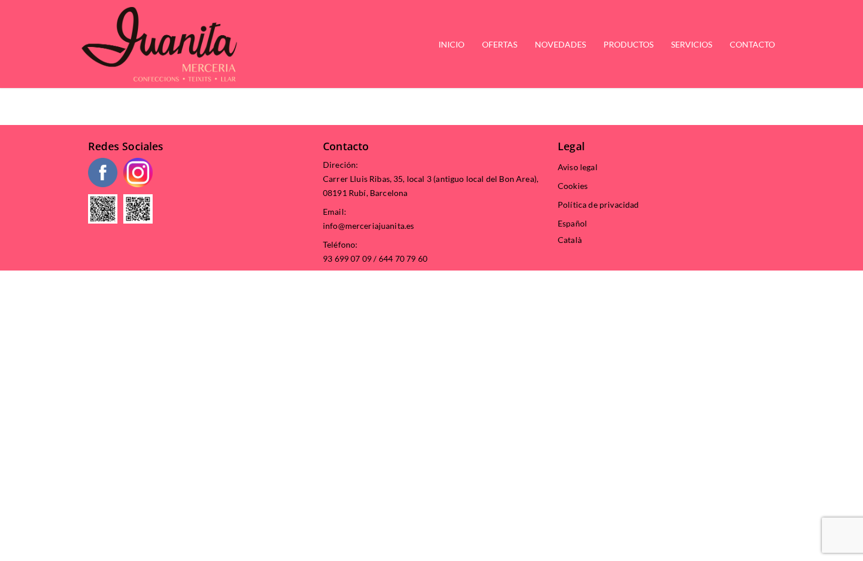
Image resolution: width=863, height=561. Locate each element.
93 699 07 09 (347, 258)
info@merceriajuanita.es (368, 226)
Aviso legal (578, 167)
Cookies (573, 186)
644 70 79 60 (403, 258)
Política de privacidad (598, 204)
